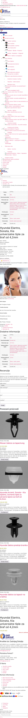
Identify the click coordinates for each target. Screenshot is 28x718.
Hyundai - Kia (6, 183)
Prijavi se (2, 25)
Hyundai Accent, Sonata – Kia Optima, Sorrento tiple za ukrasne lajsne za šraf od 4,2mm (13, 495)
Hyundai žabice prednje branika (14, 545)
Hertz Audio (6, 164)
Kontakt (4, 167)
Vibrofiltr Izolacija (7, 160)
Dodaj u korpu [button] (4, 459)
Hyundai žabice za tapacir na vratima (12, 595)
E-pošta (2, 400)
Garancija (5, 684)
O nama (4, 0)
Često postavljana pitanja (9, 679)
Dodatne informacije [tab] (8, 327)
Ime (1, 395)
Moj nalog (5, 2)
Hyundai (11, 197)
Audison (5, 165)
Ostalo (11, 202)
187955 (6, 326)
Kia (14, 197)
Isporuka (5, 685)
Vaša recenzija (4, 387)
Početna (5, 180)
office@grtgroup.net (5, 7)
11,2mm (11, 214)
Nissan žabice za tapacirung (12, 443)
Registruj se (10, 27)
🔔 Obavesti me (5, 260)
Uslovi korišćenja (7, 680)
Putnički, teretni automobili (15, 221)
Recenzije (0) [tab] (6, 329)
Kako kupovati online (8, 677)
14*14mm (12, 211)
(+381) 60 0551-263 (21, 5)
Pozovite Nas (10, 298)
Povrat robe (5, 682)
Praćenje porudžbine (8, 4)
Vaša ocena (3, 383)
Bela (11, 194)
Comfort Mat (6, 162)
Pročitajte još (4, 512)
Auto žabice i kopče (8, 182)
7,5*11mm (12, 199)
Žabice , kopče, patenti (15, 218)
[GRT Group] (5, 13)
